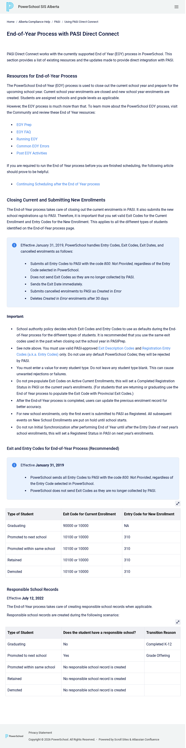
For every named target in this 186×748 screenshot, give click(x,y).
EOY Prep (24, 125)
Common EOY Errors (33, 146)
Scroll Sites (121, 739)
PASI (57, 21)
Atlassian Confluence (145, 739)
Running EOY (27, 139)
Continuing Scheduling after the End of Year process (58, 184)
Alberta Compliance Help (34, 21)
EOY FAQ (24, 132)
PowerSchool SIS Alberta (38, 7)
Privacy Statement (40, 732)
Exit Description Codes (116, 348)
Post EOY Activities (32, 153)
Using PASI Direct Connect (81, 21)
